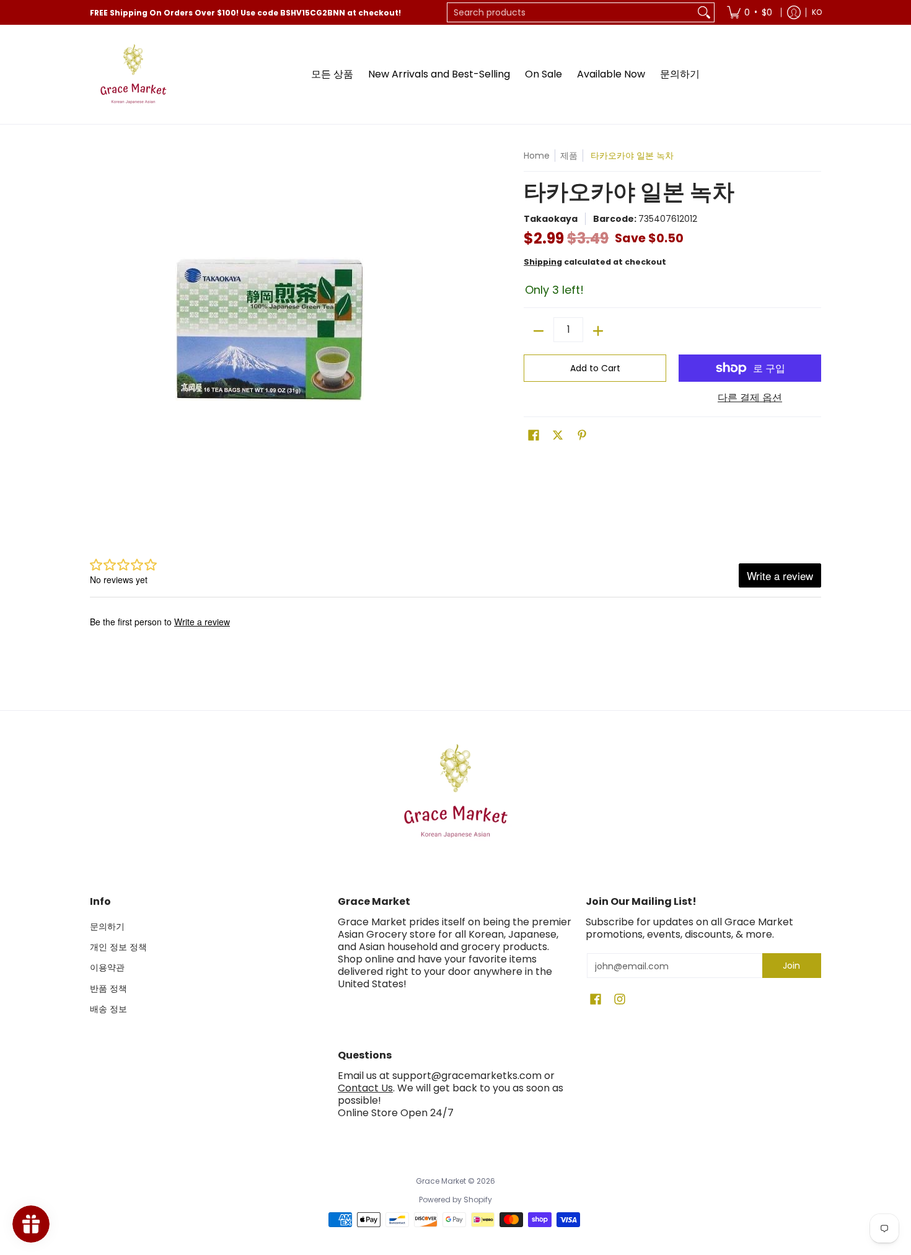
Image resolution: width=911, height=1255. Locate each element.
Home (537, 155)
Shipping (543, 262)
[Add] (598, 331)
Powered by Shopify (455, 1199)
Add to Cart (595, 368)
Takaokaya (551, 219)
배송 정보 (108, 1009)
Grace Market (441, 1181)
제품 (569, 155)
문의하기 (107, 926)
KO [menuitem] (817, 12)
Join (791, 965)
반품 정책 (108, 988)
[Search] (704, 12)
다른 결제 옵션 (750, 398)
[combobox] (570, 12)
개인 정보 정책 (118, 947)
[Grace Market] (133, 74)
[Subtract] (538, 331)
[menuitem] (749, 12)
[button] (533, 435)
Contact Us (365, 1088)
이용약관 (107, 967)
